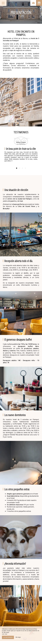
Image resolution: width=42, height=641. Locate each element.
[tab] (16, 168)
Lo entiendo (8, 637)
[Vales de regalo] (33, 3)
